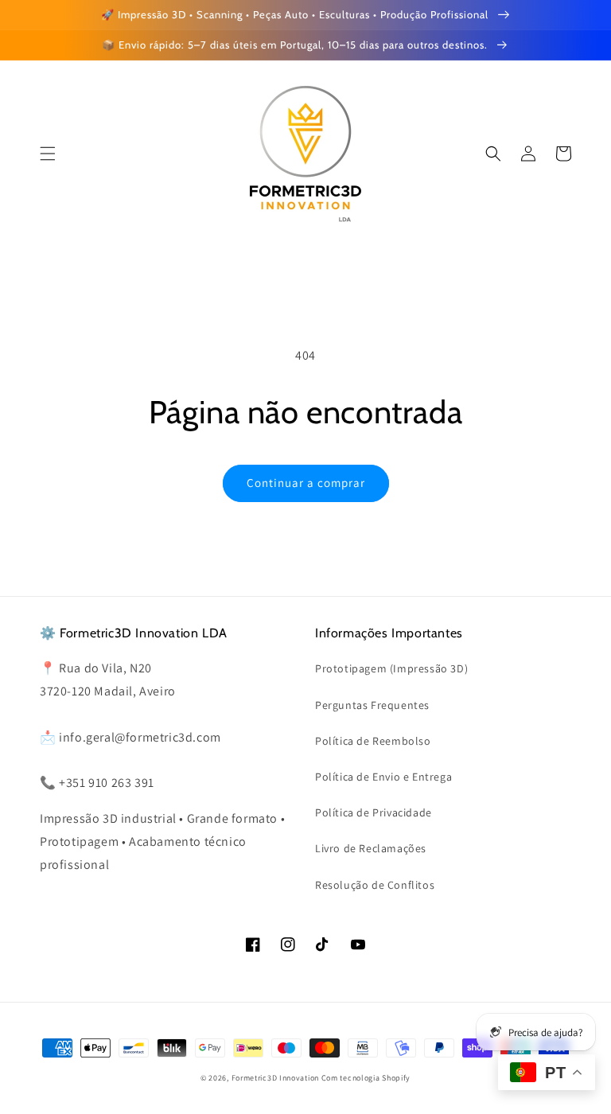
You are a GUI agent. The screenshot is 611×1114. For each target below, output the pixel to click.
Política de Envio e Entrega (383, 776)
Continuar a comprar (306, 482)
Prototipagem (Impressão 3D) (391, 668)
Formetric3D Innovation (275, 1078)
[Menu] (47, 153)
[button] (493, 153)
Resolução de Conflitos (374, 885)
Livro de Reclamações (370, 848)
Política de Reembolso (373, 741)
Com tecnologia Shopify (366, 1078)
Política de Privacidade (373, 812)
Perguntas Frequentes (372, 705)
